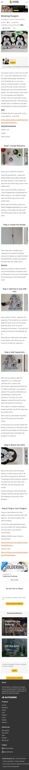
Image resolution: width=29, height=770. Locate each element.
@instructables (8, 748)
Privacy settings (20, 761)
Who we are (5, 740)
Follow (13, 63)
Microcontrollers (20, 19)
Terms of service (21, 759)
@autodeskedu (8, 752)
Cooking (4, 715)
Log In (14, 670)
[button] (2, 2)
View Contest (14, 580)
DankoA (5, 19)
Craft (3, 712)
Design (4, 710)
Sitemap (4, 738)
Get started (5, 733)
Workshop (5, 707)
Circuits (11, 19)
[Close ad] (26, 6)
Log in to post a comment (14, 678)
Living (3, 717)
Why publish (5, 730)
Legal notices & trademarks (11, 766)
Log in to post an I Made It (14, 604)
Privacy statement (8, 761)
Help (3, 735)
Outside (4, 720)
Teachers (4, 722)
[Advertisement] (14, 8)
